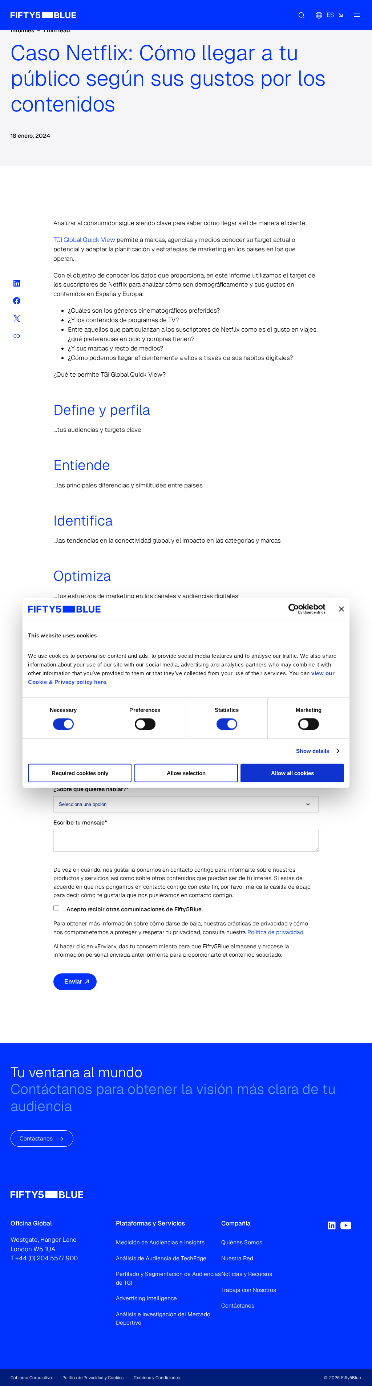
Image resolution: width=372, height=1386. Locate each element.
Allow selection (186, 773)
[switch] (145, 724)
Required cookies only (80, 773)
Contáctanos (36, 1138)
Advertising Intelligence (146, 1298)
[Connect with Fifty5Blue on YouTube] (345, 1225)
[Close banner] (341, 609)
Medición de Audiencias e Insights (160, 1242)
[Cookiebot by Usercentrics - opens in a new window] (294, 609)
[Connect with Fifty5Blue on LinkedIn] (332, 1225)
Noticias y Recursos (246, 1274)
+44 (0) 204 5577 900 (46, 1258)
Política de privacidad (275, 932)
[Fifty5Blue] (43, 15)
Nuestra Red (237, 1258)
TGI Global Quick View (84, 240)
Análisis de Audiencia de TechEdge (161, 1258)
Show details (312, 751)
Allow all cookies (292, 773)
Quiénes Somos (241, 1242)
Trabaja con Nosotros (248, 1290)
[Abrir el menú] (357, 15)
